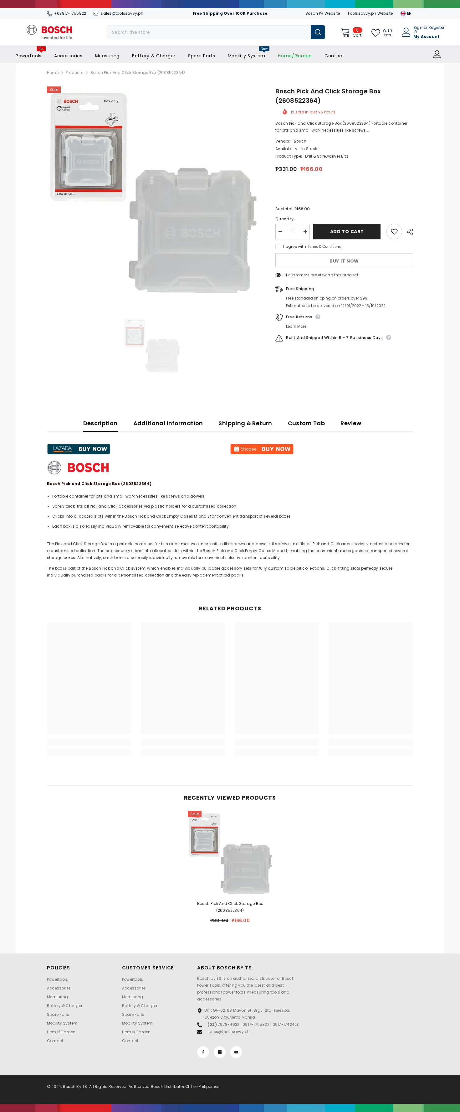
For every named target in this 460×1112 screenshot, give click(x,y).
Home (53, 72)
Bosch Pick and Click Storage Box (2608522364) (230, 907)
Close (410, 4)
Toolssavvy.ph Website (370, 13)
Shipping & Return (245, 423)
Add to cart (348, 231)
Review (350, 423)
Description (100, 423)
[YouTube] (236, 1052)
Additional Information (168, 423)
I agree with (294, 246)
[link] (89, 742)
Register (436, 28)
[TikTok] (220, 1052)
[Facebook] (203, 1052)
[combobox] (208, 32)
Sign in (417, 29)
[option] (152, 191)
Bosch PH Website (322, 13)
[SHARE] (407, 231)
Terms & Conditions (324, 246)
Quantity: (284, 219)
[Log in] (437, 54)
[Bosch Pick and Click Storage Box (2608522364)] (230, 853)
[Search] (215, 32)
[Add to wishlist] (394, 231)
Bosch (300, 141)
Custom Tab (306, 423)
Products (74, 72)
